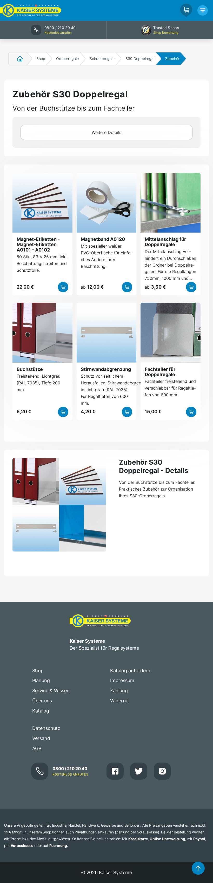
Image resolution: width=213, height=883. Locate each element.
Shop (40, 58)
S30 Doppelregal (139, 58)
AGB (37, 748)
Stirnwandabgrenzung (106, 369)
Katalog (40, 711)
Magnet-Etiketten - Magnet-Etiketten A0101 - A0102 (38, 244)
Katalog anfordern (130, 670)
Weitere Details (106, 132)
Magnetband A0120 (103, 239)
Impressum (122, 680)
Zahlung (119, 690)
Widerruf (119, 700)
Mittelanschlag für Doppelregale (165, 241)
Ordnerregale (67, 58)
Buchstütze (30, 369)
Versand (41, 738)
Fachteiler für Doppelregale (160, 371)
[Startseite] (16, 58)
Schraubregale (102, 58)
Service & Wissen (51, 690)
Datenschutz (46, 728)
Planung (41, 680)
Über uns (42, 700)
